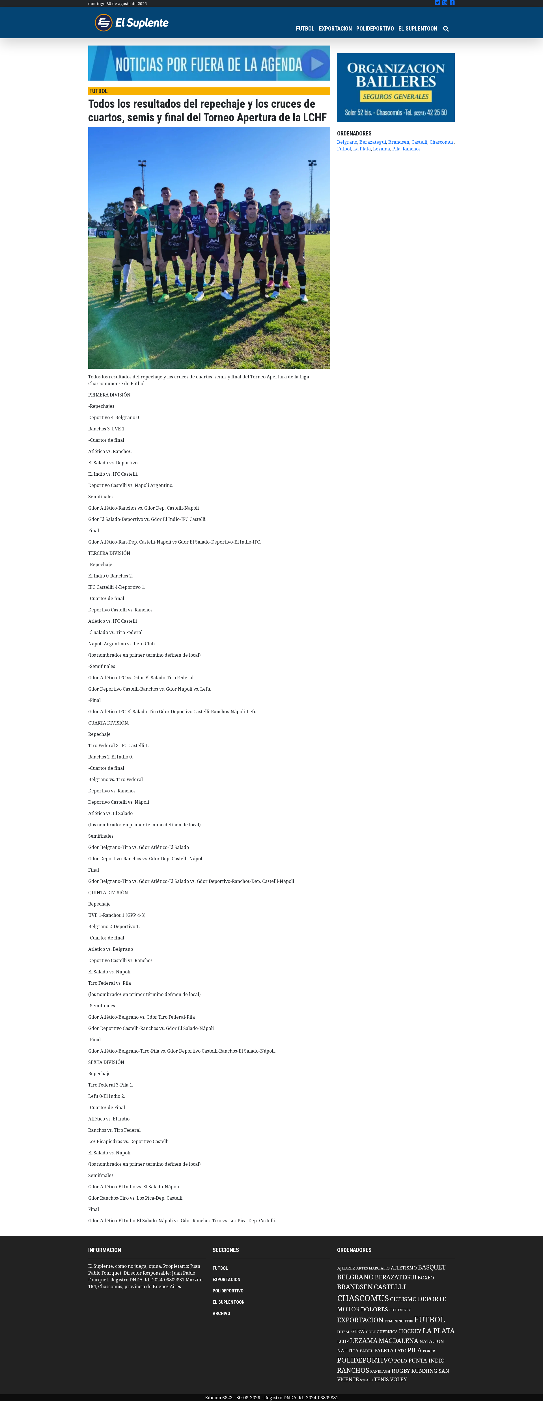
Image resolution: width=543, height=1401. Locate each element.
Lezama (381, 149)
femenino (394, 1321)
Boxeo (426, 1277)
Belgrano (347, 142)
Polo (400, 1360)
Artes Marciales (373, 1268)
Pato (400, 1351)
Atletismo (404, 1268)
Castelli (419, 142)
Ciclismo (403, 1299)
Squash (366, 1380)
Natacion (431, 1341)
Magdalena (398, 1341)
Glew (358, 1331)
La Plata (362, 149)
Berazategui (372, 142)
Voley (398, 1379)
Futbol (344, 149)
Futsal (343, 1331)
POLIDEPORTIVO (375, 28)
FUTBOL (305, 28)
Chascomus (442, 142)
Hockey (410, 1331)
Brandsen (398, 142)
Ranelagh (380, 1371)
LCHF (343, 1341)
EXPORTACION (335, 28)
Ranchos (412, 149)
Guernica (387, 1331)
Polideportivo (365, 1360)
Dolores (374, 1309)
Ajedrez (346, 1268)
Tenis (381, 1379)
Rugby (400, 1370)
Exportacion (360, 1320)
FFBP (409, 1321)
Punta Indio (426, 1360)
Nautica (348, 1350)
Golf (371, 1331)
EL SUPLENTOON (417, 28)
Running (424, 1370)
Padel (366, 1350)
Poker (429, 1351)
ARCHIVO (221, 1313)
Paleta (384, 1350)
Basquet (432, 1267)
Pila (396, 149)
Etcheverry (400, 1310)
